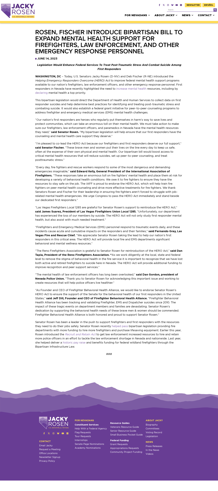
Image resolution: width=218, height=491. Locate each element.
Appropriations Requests (124, 448)
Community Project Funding (126, 452)
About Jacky (165, 15)
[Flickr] (181, 5)
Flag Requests (83, 432)
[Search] (215, 9)
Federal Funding (119, 440)
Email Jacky (46, 445)
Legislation (152, 436)
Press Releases (154, 446)
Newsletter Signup (49, 457)
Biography (152, 425)
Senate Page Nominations (89, 444)
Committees (152, 429)
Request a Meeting (49, 449)
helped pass (120, 326)
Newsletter (193, 5)
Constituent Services (87, 425)
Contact (205, 15)
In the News (152, 450)
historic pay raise (74, 342)
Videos (149, 454)
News (186, 15)
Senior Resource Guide (123, 431)
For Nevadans (136, 15)
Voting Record (154, 432)
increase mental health (131, 88)
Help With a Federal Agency (91, 429)
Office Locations (48, 453)
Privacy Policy (47, 461)
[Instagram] (168, 5)
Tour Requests (83, 436)
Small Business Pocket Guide (126, 435)
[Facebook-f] (159, 5)
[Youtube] (177, 5)
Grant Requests (119, 444)
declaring (41, 93)
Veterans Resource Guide (124, 427)
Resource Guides (120, 423)
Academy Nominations (88, 448)
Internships (81, 440)
